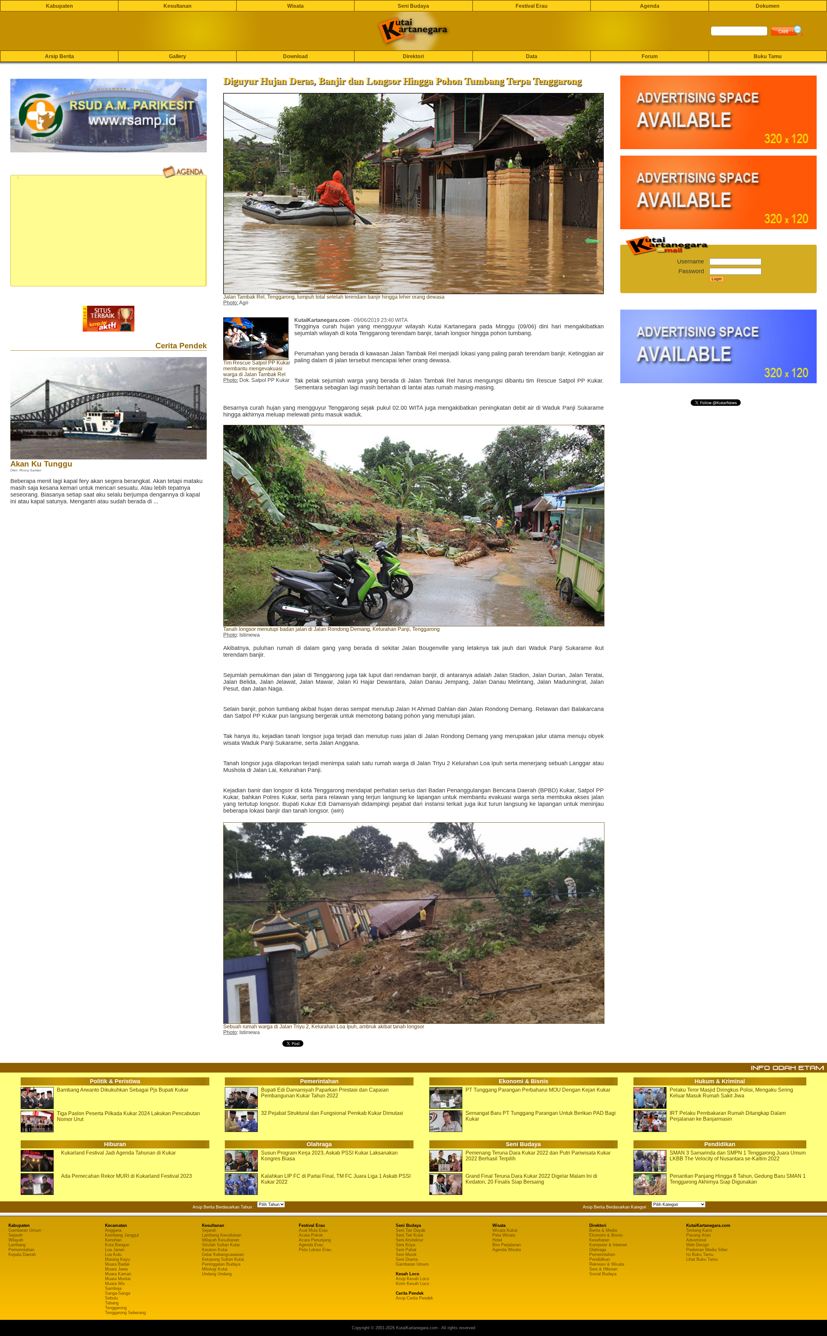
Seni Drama (407, 1259)
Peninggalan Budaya (221, 1264)
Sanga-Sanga (117, 1293)
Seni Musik (406, 1254)
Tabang (112, 1302)
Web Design (697, 1244)
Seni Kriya (405, 1244)
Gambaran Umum (24, 1230)
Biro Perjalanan (506, 1244)
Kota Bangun (117, 1244)
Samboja (113, 1288)
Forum (650, 56)
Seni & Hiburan (603, 1269)
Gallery (177, 56)
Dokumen (768, 6)
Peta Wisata (503, 1235)
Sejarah (15, 1235)
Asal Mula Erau (313, 1230)
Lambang (17, 1244)
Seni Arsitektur (409, 1240)
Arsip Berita (59, 56)
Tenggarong (116, 1307)
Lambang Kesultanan (221, 1235)
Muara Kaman (118, 1273)
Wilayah (15, 1240)
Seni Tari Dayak (410, 1230)
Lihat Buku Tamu (702, 1259)
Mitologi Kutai (214, 1269)
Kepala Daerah (22, 1254)
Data (531, 56)
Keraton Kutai (214, 1249)
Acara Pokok (311, 1235)
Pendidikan (599, 1259)
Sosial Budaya (602, 1273)
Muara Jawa (116, 1269)
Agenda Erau (311, 1244)
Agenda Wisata (506, 1249)
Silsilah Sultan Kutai (221, 1244)
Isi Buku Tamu (699, 1254)
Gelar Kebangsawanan (223, 1254)
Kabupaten (59, 6)
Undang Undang (217, 1273)
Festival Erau (532, 6)
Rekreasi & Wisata (606, 1264)
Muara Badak (117, 1264)
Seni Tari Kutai (409, 1235)
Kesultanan (177, 6)
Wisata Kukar (505, 1230)
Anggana (113, 1230)
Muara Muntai (118, 1278)
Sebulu (111, 1298)
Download (295, 56)
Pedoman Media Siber (707, 1249)
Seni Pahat (406, 1249)
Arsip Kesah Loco (412, 1278)
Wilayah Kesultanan (220, 1240)
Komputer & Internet (608, 1244)
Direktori (413, 56)
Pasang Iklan (698, 1235)
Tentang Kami (699, 1230)
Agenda (649, 6)
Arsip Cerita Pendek (414, 1298)
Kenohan (113, 1240)
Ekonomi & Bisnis (606, 1235)
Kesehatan (599, 1240)
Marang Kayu (117, 1259)
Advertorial (696, 1240)
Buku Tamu (768, 56)
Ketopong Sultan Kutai (223, 1259)
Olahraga (597, 1249)
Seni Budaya (413, 6)
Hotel (497, 1240)
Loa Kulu (113, 1254)
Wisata (295, 6)
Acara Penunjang (315, 1240)
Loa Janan (114, 1249)
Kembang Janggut (122, 1235)
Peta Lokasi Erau (315, 1249)
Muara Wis (115, 1283)
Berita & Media (603, 1230)
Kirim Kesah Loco (412, 1283)
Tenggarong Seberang (125, 1312)
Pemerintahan (21, 1249)
